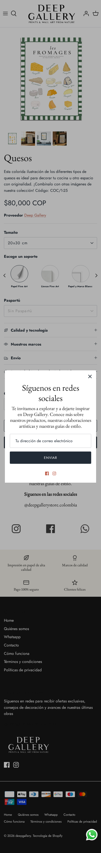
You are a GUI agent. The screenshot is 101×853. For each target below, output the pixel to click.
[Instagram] (54, 473)
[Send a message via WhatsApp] (92, 834)
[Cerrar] (90, 376)
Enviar (50, 457)
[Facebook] (47, 473)
